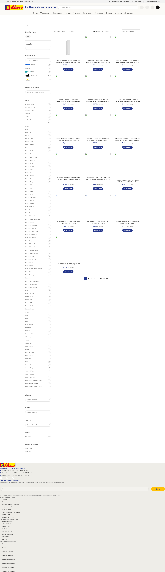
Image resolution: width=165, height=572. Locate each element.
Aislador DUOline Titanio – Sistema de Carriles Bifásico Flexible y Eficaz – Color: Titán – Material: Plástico (98, 140)
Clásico (4, 547)
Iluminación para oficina (8, 559)
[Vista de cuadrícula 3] (115, 31)
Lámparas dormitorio (7, 551)
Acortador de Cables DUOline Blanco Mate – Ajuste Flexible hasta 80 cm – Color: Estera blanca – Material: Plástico (68, 62)
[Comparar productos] (141, 7)
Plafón (21, 1)
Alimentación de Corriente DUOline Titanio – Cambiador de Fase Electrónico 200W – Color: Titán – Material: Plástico (68, 179)
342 (104, 278)
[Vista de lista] (112, 31)
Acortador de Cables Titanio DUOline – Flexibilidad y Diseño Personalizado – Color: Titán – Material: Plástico (98, 62)
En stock (29, 451)
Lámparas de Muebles (8, 567)
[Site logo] (14, 7)
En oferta (29, 448)
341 (101, 278)
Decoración (5, 544)
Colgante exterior (6, 526)
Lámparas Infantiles (7, 555)
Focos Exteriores (6, 523)
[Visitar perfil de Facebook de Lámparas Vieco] (1, 478)
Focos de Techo (6, 509)
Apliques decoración (7, 534)
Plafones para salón (7, 501)
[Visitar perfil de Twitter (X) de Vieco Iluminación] (13, 478)
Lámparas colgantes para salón (10, 504)
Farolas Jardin (6, 529)
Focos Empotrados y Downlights (11, 512)
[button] (68, 69)
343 (107, 278)
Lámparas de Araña (7, 507)
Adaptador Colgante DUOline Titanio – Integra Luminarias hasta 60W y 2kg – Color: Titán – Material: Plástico (68, 101)
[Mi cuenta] (152, 7)
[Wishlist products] (147, 7)
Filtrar (28, 36)
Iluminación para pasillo (8, 563)
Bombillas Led (6, 514)
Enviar (158, 489)
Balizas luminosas (7, 531)
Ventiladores (5, 536)
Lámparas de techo (28, 1)
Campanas (5, 539)
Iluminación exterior (7, 521)
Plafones (4, 499)
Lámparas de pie (16, 1)
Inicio (25, 26)
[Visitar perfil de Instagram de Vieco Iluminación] (7, 478)
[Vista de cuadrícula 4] (118, 31)
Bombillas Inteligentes (8, 517)
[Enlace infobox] (119, 1)
